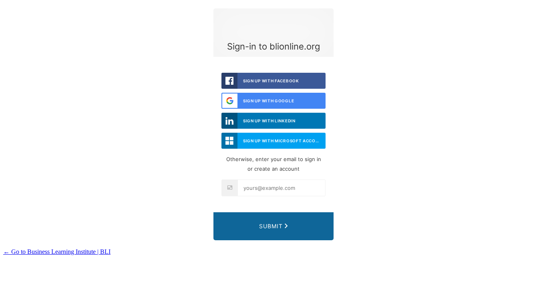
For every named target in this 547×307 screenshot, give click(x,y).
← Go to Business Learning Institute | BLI (57, 251)
